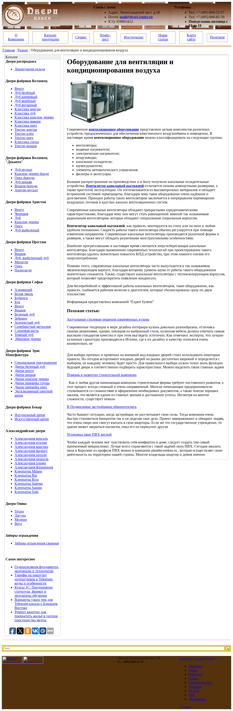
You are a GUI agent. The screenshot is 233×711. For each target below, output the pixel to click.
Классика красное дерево (34, 117)
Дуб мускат (23, 170)
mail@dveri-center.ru (136, 17)
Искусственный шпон (32, 419)
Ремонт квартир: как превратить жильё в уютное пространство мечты (36, 616)
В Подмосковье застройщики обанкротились (102, 407)
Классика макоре (28, 121)
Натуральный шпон (30, 415)
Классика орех (26, 125)
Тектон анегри (26, 130)
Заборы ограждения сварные (37, 543)
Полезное (217, 37)
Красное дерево (27, 222)
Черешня (21, 214)
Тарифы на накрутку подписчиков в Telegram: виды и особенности (34, 579)
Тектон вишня (26, 146)
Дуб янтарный (26, 105)
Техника (194, 686)
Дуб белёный (25, 93)
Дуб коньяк (23, 182)
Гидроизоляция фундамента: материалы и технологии (37, 569)
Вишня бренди (26, 186)
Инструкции (133, 37)
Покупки (195, 674)
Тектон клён (24, 134)
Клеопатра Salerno (29, 484)
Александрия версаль (31, 438)
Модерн (21, 519)
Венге (19, 89)
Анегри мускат (26, 190)
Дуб (18, 218)
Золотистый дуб (27, 322)
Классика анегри (28, 109)
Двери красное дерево (32, 379)
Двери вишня (25, 375)
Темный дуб (24, 335)
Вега (18, 524)
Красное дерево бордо (32, 174)
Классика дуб (25, 113)
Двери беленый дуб (30, 367)
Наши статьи (163, 37)
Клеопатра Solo (26, 492)
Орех (19, 226)
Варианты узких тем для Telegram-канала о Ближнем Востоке (36, 604)
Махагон (21, 262)
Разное (23, 50)
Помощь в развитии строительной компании (102, 375)
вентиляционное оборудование (114, 129)
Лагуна (20, 515)
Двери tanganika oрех (31, 387)
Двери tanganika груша (32, 383)
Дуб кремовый (26, 97)
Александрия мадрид (31, 451)
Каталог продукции (50, 37)
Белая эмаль (24, 294)
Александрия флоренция (34, 467)
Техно (19, 511)
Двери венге (24, 371)
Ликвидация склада (30, 69)
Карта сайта (191, 37)
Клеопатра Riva (27, 479)
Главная (9, 50)
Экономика (197, 699)
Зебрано (21, 318)
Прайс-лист (105, 37)
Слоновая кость (27, 331)
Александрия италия (31, 443)
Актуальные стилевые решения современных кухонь (108, 319)
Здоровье (195, 666)
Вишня (20, 254)
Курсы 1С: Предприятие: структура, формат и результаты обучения (34, 591)
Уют (191, 695)
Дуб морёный (25, 101)
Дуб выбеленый (27, 230)
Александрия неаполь (31, 459)
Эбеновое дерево (28, 339)
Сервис (81, 37)
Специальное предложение (36, 362)
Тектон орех (24, 138)
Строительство (200, 682)
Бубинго (21, 298)
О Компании (16, 37)
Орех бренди (25, 178)
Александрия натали (31, 455)
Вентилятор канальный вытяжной (115, 186)
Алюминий (23, 290)
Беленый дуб (25, 314)
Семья (193, 678)
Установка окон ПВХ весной (89, 434)
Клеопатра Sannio (28, 488)
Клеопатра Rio (26, 475)
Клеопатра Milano (28, 471)
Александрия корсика (31, 447)
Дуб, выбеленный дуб (32, 258)
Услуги (193, 691)
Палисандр (23, 270)
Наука (193, 670)
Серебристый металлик (33, 327)
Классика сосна (27, 142)
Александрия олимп (30, 463)
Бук (17, 302)
